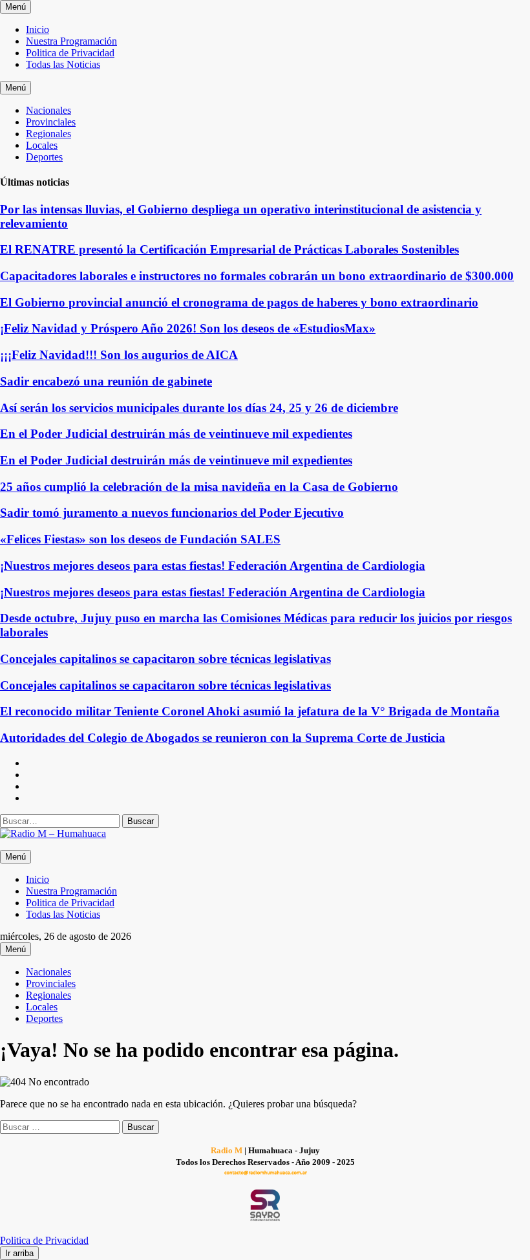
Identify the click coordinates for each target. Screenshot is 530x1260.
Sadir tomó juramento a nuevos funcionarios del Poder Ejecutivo (172, 512)
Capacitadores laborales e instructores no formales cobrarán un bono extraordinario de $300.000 (257, 276)
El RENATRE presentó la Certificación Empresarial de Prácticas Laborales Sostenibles (229, 249)
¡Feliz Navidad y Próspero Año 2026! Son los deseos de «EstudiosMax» (188, 328)
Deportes (44, 156)
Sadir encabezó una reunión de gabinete (106, 381)
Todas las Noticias (63, 64)
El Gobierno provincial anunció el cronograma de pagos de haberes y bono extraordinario (239, 302)
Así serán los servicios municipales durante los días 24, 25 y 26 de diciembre (199, 408)
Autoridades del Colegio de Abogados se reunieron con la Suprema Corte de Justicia (222, 737)
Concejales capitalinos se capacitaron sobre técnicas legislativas (165, 659)
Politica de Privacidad (70, 52)
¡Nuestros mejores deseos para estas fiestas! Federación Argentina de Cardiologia (212, 565)
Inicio (37, 29)
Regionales (48, 133)
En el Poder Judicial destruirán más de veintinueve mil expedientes (176, 433)
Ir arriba (19, 1253)
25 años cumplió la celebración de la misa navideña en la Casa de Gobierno (199, 487)
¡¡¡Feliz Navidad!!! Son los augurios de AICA (119, 355)
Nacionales (48, 110)
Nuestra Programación (71, 41)
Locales (42, 145)
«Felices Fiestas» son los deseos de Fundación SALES (140, 539)
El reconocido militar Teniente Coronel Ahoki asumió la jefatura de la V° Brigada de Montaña (250, 711)
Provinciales (51, 121)
